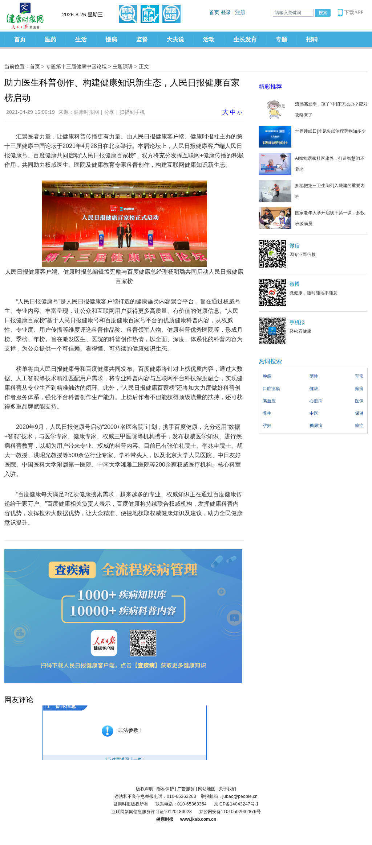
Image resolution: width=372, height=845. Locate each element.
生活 (81, 39)
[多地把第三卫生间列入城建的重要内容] (275, 190)
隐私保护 (165, 788)
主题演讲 (123, 66)
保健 (359, 413)
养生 (267, 413)
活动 (209, 39)
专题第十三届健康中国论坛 (76, 66)
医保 (359, 400)
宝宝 (359, 376)
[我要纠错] (171, 14)
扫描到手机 (132, 112)
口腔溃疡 (271, 388)
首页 (20, 39)
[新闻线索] (128, 14)
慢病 (111, 39)
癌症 (359, 425)
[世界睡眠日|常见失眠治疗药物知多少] (275, 136)
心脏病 (316, 400)
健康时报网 (86, 112)
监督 (142, 39)
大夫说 (175, 39)
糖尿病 (316, 425)
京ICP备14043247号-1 (236, 804)
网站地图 (206, 788)
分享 (109, 112)
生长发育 (245, 39)
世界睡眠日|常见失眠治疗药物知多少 (330, 131)
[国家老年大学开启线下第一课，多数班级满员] (275, 217)
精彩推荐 (270, 86)
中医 (314, 413)
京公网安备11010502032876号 (230, 811)
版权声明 (144, 788)
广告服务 (186, 788)
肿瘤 (267, 376)
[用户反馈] (150, 14)
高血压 (269, 400)
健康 (314, 388)
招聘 (312, 39)
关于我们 (227, 788)
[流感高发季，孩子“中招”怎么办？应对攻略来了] (275, 109)
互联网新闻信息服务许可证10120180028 (152, 811)
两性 (314, 376)
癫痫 (359, 388)
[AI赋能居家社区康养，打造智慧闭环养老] (275, 163)
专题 (281, 39)
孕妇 (267, 425)
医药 (50, 39)
